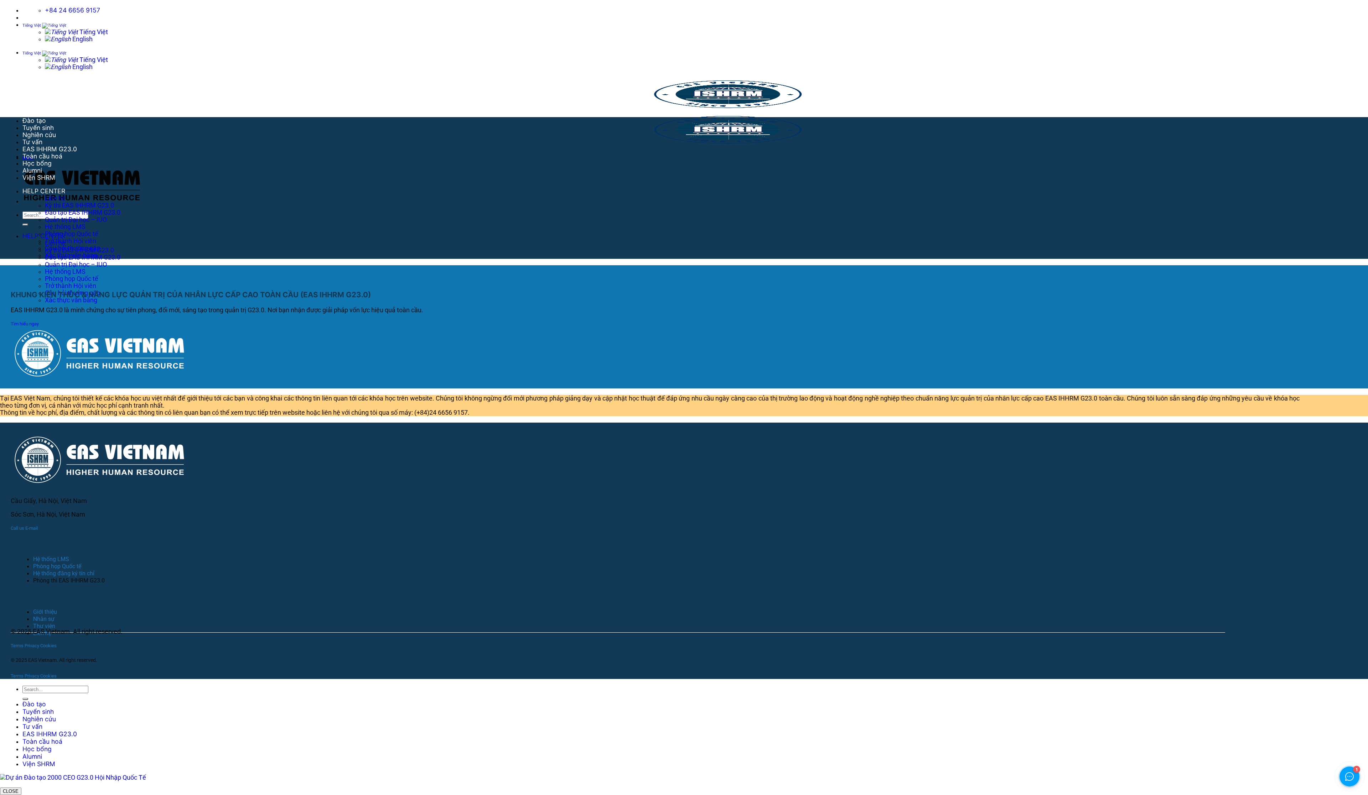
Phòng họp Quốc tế (71, 278)
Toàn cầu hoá (42, 156)
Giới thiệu (45, 611)
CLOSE (11, 791)
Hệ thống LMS (65, 271)
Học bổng (37, 163)
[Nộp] (25, 225)
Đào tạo (34, 120)
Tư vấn (32, 142)
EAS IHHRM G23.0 (49, 149)
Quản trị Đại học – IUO (76, 264)
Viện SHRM (38, 177)
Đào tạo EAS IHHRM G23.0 (82, 212)
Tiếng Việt (32, 25)
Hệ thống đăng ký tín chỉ (63, 573)
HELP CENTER (43, 236)
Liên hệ (55, 198)
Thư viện (44, 626)
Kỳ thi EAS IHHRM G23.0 (79, 205)
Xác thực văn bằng (71, 300)
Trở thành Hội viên (70, 285)
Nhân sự (44, 619)
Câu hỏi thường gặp (72, 248)
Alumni (32, 170)
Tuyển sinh (38, 127)
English (82, 39)
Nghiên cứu (39, 134)
